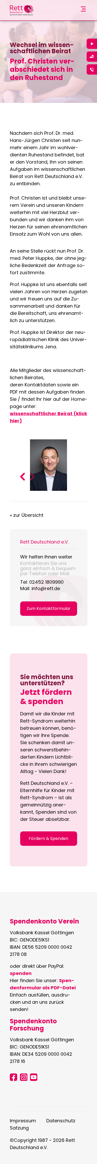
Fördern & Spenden (48, 838)
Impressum (23, 1120)
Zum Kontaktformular (49, 608)
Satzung (19, 1128)
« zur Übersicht (26, 515)
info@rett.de (46, 588)
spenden (21, 973)
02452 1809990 (46, 582)
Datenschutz (60, 1120)
